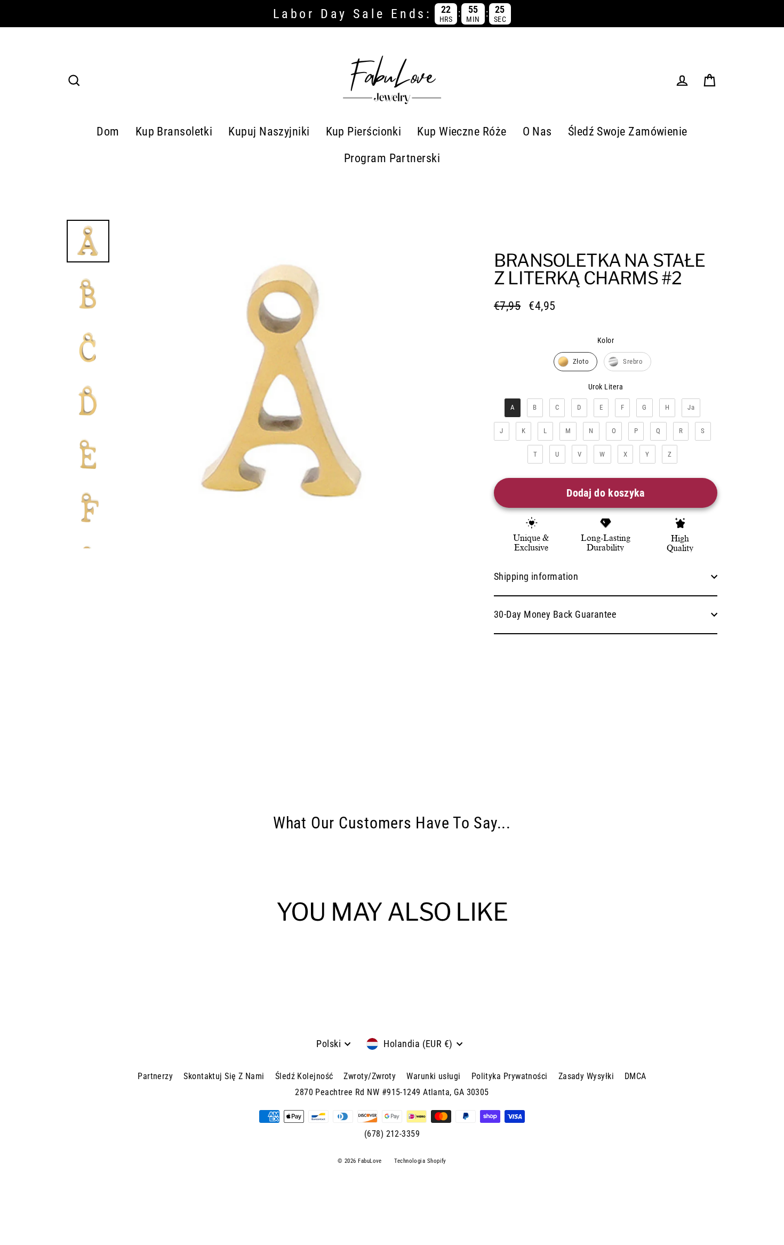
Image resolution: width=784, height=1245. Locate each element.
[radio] (575, 361)
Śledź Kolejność (304, 1076)
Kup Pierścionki (364, 131)
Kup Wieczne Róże (461, 131)
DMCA (635, 1076)
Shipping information (536, 576)
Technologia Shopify (420, 1161)
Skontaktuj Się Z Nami (223, 1076)
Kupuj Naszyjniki (268, 131)
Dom (108, 131)
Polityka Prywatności (509, 1076)
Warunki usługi (433, 1076)
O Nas (537, 131)
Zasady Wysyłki (586, 1076)
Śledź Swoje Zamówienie (627, 131)
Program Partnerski (392, 158)
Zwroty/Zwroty (369, 1076)
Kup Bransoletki (174, 131)
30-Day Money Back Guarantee (555, 614)
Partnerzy (155, 1076)
